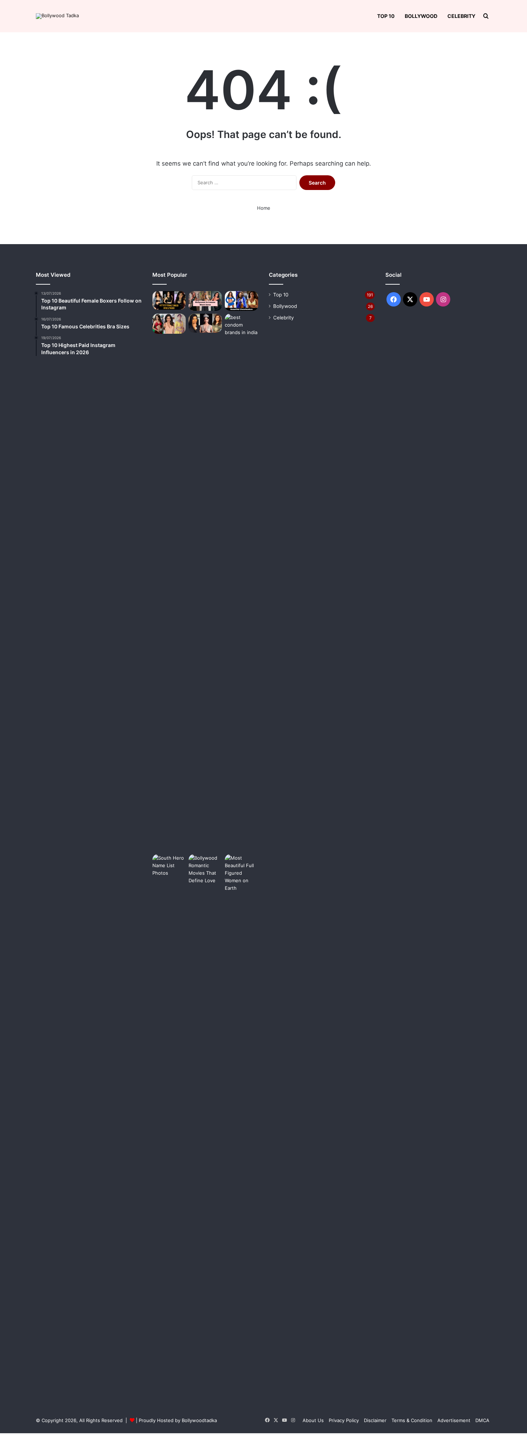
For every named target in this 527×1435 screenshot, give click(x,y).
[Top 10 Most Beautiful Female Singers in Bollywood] (169, 300)
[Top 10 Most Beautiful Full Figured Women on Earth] (241, 1123)
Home (263, 208)
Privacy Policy (344, 1420)
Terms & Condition (411, 1420)
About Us (313, 1420)
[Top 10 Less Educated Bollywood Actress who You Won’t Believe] (169, 324)
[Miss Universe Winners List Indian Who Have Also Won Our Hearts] (205, 323)
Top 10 (386, 16)
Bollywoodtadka (199, 1420)
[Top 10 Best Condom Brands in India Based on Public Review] (241, 582)
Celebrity (461, 16)
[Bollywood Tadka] (57, 16)
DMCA (482, 1420)
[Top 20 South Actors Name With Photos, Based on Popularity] (169, 1123)
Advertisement (453, 1420)
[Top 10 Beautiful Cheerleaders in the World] (241, 301)
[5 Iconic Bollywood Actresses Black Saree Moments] (205, 301)
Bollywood (421, 16)
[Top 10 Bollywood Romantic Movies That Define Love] (205, 1123)
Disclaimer (375, 1420)
